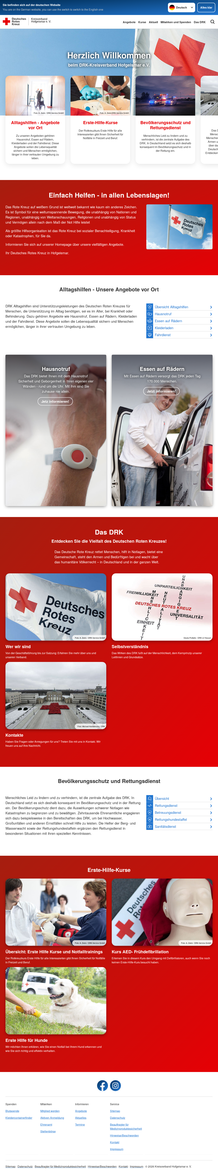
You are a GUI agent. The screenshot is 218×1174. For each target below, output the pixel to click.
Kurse (142, 22)
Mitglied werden (50, 1111)
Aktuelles (80, 1118)
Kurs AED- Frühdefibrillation (140, 952)
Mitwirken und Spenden (176, 22)
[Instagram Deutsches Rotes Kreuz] (115, 1085)
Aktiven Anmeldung (52, 1118)
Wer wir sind (18, 646)
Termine (80, 1124)
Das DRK (200, 22)
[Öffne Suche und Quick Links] (212, 22)
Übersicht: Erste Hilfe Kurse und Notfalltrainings (54, 952)
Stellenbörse (48, 1131)
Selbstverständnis (130, 646)
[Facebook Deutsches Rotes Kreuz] (102, 1085)
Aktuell (153, 22)
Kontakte (14, 735)
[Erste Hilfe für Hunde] (55, 1000)
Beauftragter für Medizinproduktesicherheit (126, 1127)
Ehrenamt (46, 1124)
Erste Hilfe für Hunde (26, 1040)
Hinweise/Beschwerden (124, 1135)
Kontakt (114, 1142)
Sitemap (115, 1111)
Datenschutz (117, 1118)
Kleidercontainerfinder (18, 1118)
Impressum (116, 1149)
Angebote (129, 22)
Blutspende (12, 1111)
